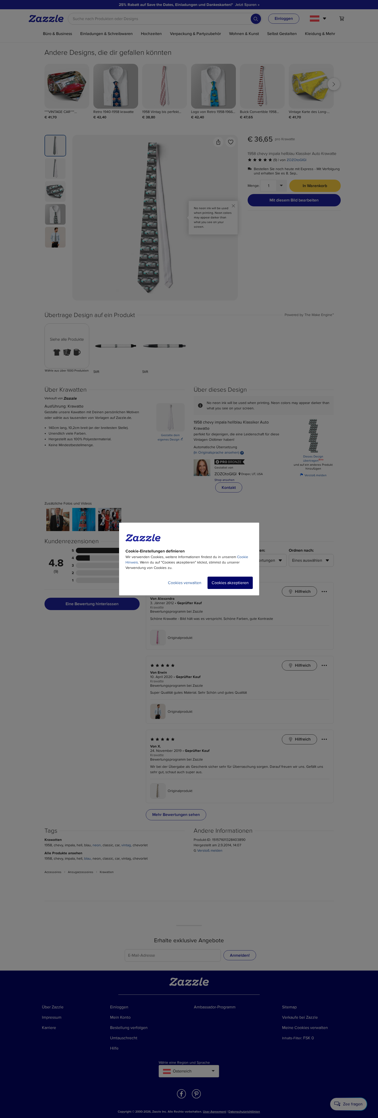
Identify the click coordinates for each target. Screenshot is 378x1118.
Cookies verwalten (184, 582)
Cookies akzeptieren (230, 582)
